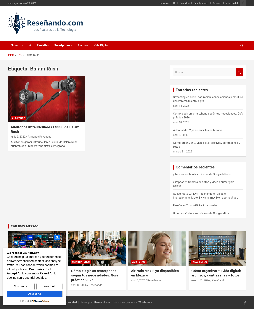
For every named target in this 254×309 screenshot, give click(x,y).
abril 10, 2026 (79, 285)
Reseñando (95, 285)
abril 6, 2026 (138, 280)
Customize (20, 286)
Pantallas (184, 3)
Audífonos (18, 118)
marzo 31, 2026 (200, 280)
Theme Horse (102, 302)
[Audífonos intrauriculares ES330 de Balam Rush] (46, 99)
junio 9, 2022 (18, 136)
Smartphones (201, 3)
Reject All (49, 286)
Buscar (239, 72)
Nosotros (164, 3)
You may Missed (24, 226)
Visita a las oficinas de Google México (208, 174)
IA (174, 3)
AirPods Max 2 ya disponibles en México (197, 130)
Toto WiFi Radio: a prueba (201, 205)
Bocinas (217, 3)
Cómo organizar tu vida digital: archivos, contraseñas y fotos (216, 273)
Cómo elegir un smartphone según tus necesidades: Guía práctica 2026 (94, 275)
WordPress (145, 302)
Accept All (34, 293)
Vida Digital (232, 3)
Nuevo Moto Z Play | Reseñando (193, 193)
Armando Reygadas (39, 136)
